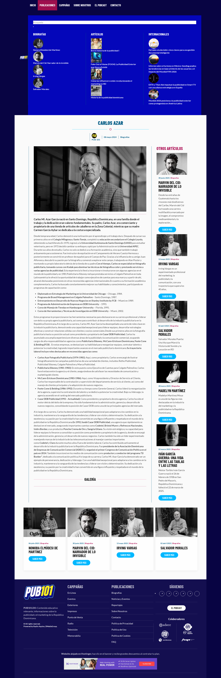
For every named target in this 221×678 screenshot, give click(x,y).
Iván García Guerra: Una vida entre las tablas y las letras (171, 459)
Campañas (64, 5)
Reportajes (117, 605)
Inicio (33, 5)
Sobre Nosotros (82, 5)
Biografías (124, 137)
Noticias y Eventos (121, 599)
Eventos (72, 599)
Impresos (72, 611)
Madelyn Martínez (171, 390)
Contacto (115, 5)
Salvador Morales (165, 332)
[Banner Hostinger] (110, 663)
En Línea (72, 592)
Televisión (73, 629)
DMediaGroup (51, 626)
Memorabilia (74, 635)
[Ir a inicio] (40, 591)
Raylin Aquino (39, 626)
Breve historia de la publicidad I (105, 50)
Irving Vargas (168, 263)
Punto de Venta (75, 617)
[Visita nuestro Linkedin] (197, 593)
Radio (70, 623)
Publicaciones (47, 5)
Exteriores (73, 605)
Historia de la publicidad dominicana (107, 97)
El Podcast (101, 5)
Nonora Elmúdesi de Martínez (43, 550)
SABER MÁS (167, 229)
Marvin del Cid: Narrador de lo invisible (169, 186)
